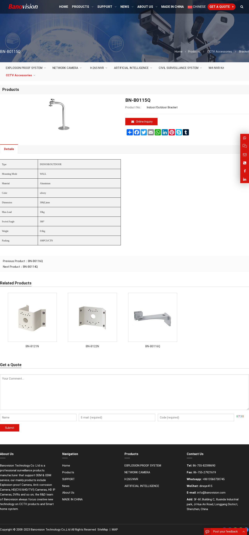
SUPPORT (68, 479)
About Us (68, 492)
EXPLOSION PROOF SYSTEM (24, 68)
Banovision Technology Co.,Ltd (50, 529)
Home (66, 465)
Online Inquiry (144, 121)
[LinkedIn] (244, 179)
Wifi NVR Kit (216, 68)
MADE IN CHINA (72, 499)
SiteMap (102, 529)
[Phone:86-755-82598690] (244, 163)
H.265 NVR (97, 68)
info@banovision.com (211, 492)
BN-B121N (32, 346)
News (65, 486)
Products (194, 51)
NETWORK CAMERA (65, 68)
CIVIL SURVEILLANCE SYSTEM (178, 68)
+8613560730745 (213, 479)
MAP (115, 529)
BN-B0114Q (30, 266)
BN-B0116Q (35, 261)
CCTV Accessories (219, 51)
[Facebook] (244, 171)
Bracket (244, 51)
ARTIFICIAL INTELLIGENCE (131, 68)
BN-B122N (92, 346)
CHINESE (199, 7)
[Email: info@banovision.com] (244, 155)
